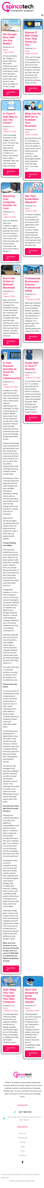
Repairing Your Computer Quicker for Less (10, 202)
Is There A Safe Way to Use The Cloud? (10, 118)
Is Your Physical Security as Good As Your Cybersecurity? (12, 370)
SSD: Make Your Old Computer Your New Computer (9, 995)
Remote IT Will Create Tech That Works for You (31, 38)
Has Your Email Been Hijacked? (32, 199)
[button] (42, 15)
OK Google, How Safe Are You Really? (10, 39)
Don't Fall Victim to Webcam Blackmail (9, 283)
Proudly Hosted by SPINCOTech (22, 1181)
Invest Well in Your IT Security (31, 365)
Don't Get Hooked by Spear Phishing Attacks (31, 995)
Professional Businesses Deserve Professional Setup (32, 284)
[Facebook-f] (22, 1162)
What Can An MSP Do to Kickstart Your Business (33, 119)
